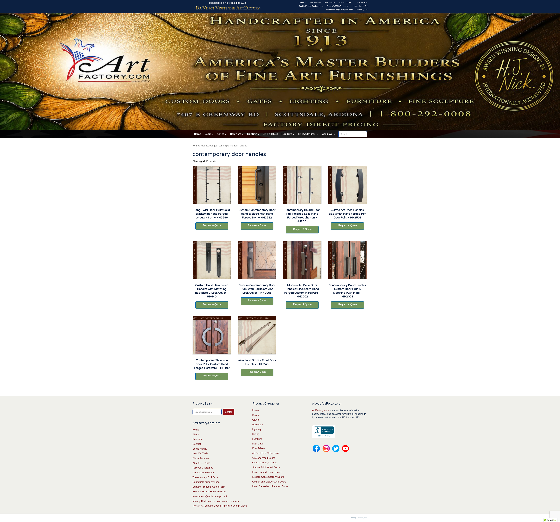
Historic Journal (345, 2)
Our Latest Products (203, 472)
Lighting (252, 133)
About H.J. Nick (201, 463)
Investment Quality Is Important (209, 496)
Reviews (197, 439)
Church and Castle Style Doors (269, 481)
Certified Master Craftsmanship (311, 6)
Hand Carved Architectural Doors (270, 486)
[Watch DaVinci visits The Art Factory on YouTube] (227, 8)
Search (228, 412)
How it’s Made (200, 453)
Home (197, 133)
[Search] (366, 133)
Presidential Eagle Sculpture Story (339, 10)
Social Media (199, 448)
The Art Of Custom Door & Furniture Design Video (219, 505)
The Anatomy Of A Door (205, 477)
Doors (208, 133)
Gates (220, 133)
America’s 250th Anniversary (338, 6)
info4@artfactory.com (359, 518)
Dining (255, 434)
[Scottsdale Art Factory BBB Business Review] (323, 431)
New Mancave (329, 2)
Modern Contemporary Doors (268, 477)
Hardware (235, 133)
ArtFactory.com (320, 410)
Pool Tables (258, 448)
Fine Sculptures (306, 133)
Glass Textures (200, 458)
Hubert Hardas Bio (360, 6)
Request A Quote (212, 225)
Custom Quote (362, 10)
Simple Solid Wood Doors (266, 467)
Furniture (286, 133)
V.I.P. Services (362, 2)
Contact (196, 444)
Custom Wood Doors (263, 458)
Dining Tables (270, 133)
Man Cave (326, 133)
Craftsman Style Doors (264, 462)
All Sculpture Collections (265, 453)
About (302, 2)
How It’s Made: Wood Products (209, 491)
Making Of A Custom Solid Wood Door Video (216, 501)
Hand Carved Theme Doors (267, 472)
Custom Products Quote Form (208, 486)
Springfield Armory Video (205, 482)
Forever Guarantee (202, 467)
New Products (315, 2)
